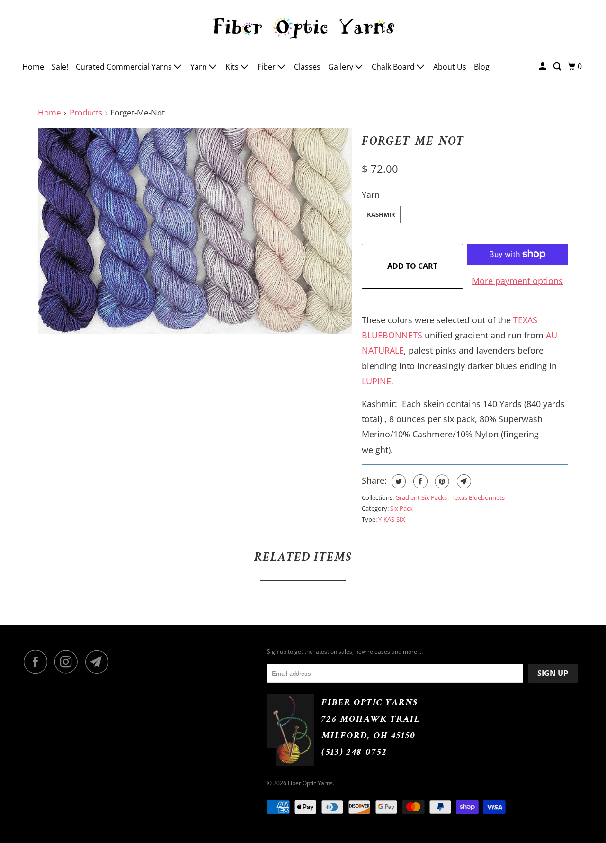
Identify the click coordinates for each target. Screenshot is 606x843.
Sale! (60, 67)
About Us (449, 67)
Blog (482, 67)
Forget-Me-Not (413, 141)
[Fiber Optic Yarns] (303, 26)
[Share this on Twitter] (397, 481)
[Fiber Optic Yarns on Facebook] (38, 662)
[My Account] (543, 66)
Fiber (267, 67)
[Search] (558, 66)
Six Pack (401, 508)
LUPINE (376, 381)
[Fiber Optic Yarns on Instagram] (68, 662)
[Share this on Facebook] (419, 481)
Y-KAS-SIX (391, 519)
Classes (307, 67)
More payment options (517, 280)
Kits (233, 67)
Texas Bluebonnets (478, 497)
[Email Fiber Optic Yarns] (99, 662)
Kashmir (381, 214)
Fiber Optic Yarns (310, 783)
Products (86, 112)
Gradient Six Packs (421, 497)
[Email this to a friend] (462, 481)
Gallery (341, 67)
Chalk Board (394, 67)
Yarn (199, 67)
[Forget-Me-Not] (195, 231)
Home (33, 67)
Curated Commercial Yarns (125, 67)
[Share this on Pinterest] (441, 481)
